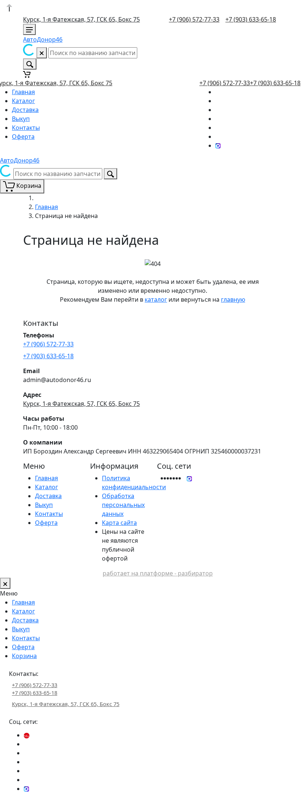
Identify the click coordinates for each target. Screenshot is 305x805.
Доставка (25, 110)
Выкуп (21, 119)
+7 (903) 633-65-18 (250, 19)
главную (233, 299)
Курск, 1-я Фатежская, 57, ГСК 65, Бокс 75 (81, 19)
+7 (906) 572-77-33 (194, 19)
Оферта (23, 136)
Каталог (23, 101)
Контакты (26, 128)
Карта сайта (119, 523)
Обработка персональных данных (123, 505)
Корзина (24, 656)
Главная (23, 92)
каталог (156, 299)
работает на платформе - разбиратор (158, 573)
